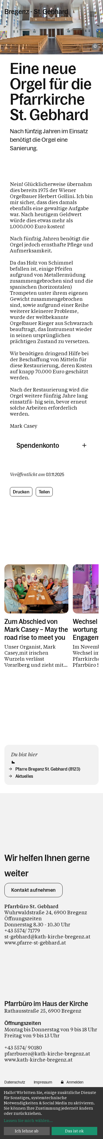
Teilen (44, 491)
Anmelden (74, 1082)
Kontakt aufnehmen (33, 890)
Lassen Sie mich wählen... (28, 1120)
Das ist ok (74, 1131)
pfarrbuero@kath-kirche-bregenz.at (47, 1053)
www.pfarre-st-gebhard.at (35, 942)
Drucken (21, 491)
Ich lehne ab (26, 1131)
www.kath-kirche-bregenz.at (38, 1059)
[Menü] (93, 14)
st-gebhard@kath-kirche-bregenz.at (47, 936)
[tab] (51, 445)
